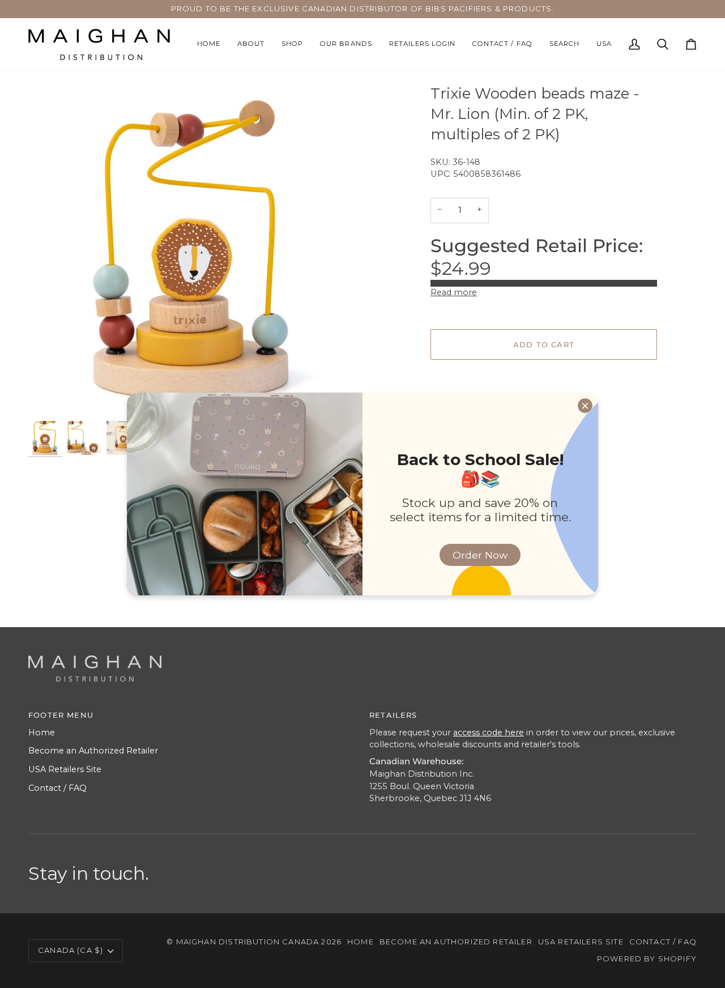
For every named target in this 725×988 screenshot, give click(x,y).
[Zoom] (49, 397)
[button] (292, 44)
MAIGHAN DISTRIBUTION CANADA (247, 941)
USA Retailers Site (64, 769)
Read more (453, 292)
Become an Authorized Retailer (93, 751)
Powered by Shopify (647, 958)
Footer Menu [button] (60, 714)
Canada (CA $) (70, 950)
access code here (488, 732)
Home (41, 732)
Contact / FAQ (57, 788)
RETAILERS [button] (393, 714)
